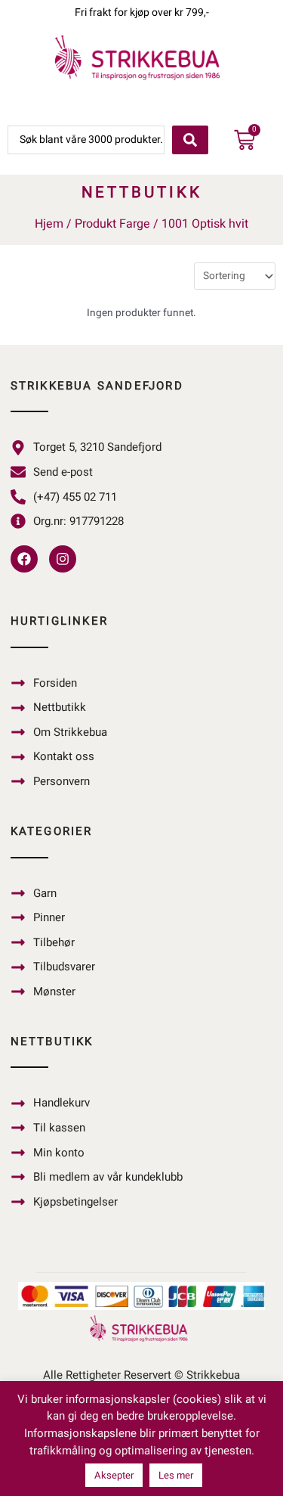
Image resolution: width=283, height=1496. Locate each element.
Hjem (49, 224)
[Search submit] (190, 140)
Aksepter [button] (114, 1475)
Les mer (175, 1475)
